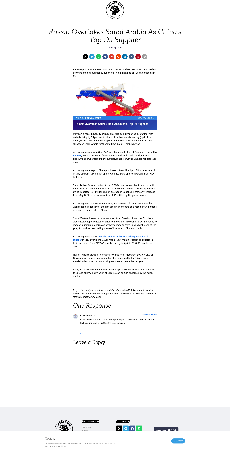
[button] (85, 56)
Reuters (77, 155)
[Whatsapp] (139, 429)
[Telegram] (126, 429)
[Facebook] (132, 429)
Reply (81, 334)
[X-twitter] (119, 429)
